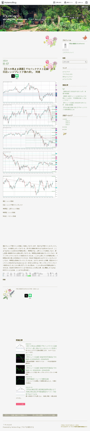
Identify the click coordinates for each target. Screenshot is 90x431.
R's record (11, 16)
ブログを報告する (27, 427)
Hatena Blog (16, 427)
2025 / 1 (68, 124)
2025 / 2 (68, 122)
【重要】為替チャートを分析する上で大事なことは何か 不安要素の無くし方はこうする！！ (74, 98)
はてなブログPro (67, 79)
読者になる (85, 6)
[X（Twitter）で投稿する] (13, 76)
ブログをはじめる (67, 74)
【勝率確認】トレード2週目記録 (37, 379)
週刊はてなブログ (67, 76)
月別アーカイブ (67, 115)
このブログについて (68, 52)
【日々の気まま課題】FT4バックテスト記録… (44, 415)
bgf (64, 89)
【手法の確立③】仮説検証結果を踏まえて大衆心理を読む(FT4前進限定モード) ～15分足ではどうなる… (41, 391)
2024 (65, 127)
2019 (65, 129)
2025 (65, 119)
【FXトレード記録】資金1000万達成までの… (16, 415)
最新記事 (65, 85)
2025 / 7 (68, 121)
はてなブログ (66, 71)
